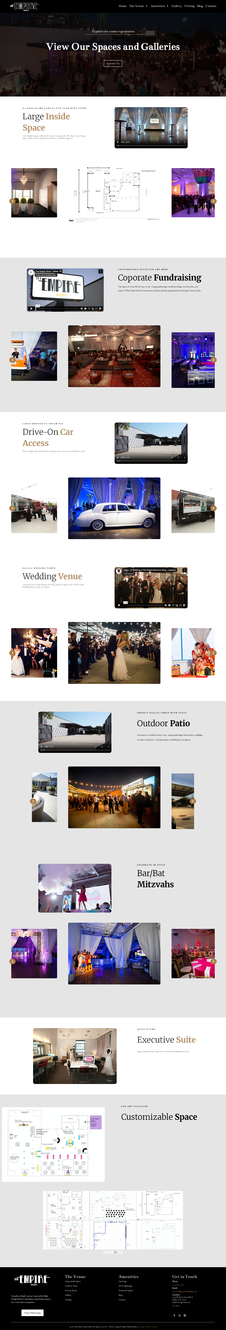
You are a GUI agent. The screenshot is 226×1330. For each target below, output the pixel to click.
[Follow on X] (179, 1315)
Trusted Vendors (126, 1290)
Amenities (158, 6)
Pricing (189, 6)
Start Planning (32, 1312)
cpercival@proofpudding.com (184, 1291)
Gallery (177, 6)
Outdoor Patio (71, 1286)
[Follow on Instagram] (185, 1315)
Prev (12, 201)
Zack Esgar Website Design (147, 1327)
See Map (175, 1306)
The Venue (136, 6)
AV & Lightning (125, 1286)
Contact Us (113, 63)
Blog (200, 6)
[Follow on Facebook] (174, 1315)
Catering (122, 1281)
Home (123, 6)
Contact (211, 6)
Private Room (71, 1290)
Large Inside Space (73, 1281)
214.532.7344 (178, 1285)
